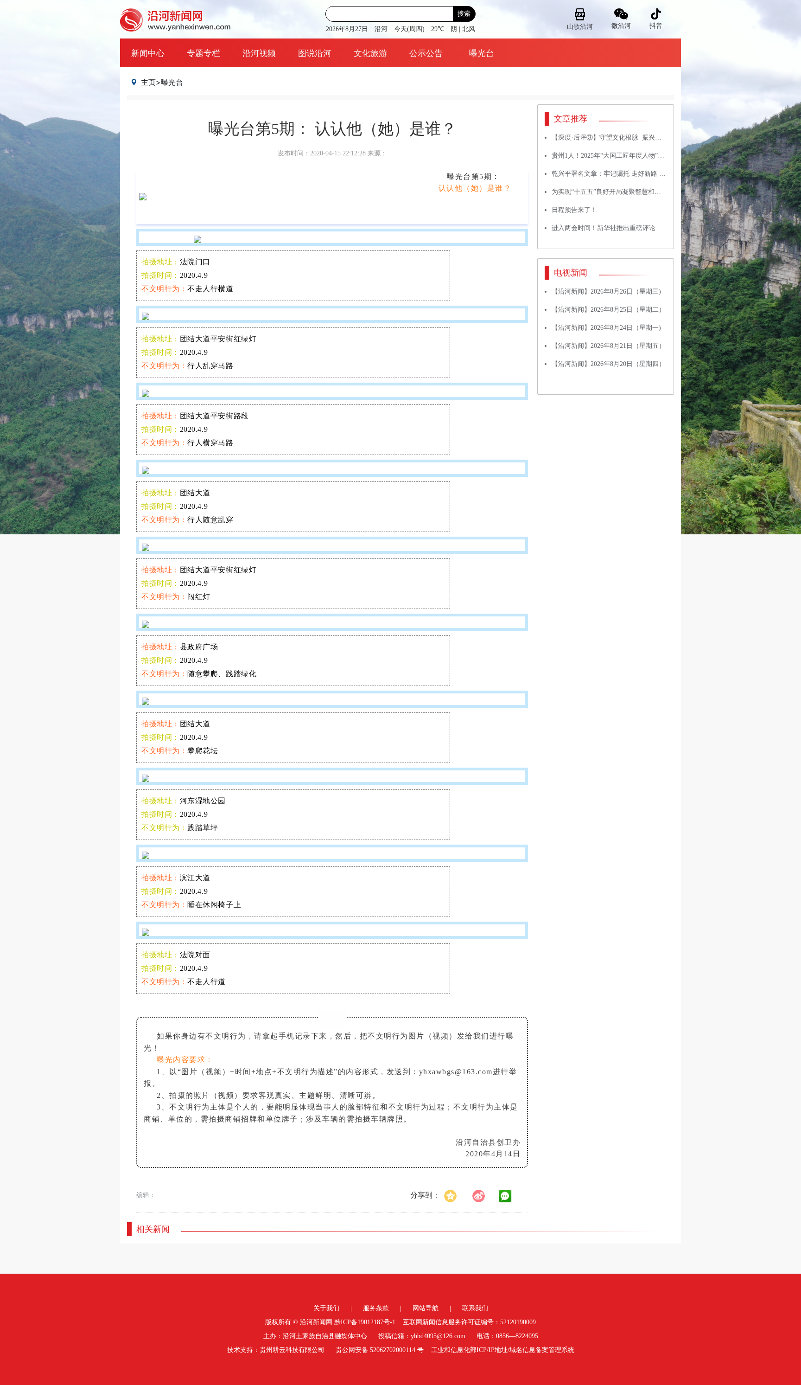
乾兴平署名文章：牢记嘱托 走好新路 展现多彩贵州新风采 (635, 173)
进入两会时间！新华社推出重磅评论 (603, 227)
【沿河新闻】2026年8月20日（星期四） (608, 363)
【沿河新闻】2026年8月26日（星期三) (606, 291)
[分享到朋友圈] (505, 1196)
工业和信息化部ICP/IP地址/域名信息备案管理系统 (502, 1350)
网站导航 (426, 1308)
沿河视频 (259, 53)
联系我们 (475, 1308)
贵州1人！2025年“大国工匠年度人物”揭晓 (611, 155)
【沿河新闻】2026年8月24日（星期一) (606, 327)
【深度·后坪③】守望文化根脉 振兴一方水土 (616, 137)
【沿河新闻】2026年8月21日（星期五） (608, 345)
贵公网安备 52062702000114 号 (380, 1350)
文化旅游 (370, 53)
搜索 (464, 13)
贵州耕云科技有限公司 (292, 1350)
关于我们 (326, 1308)
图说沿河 (314, 53)
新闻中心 (148, 53)
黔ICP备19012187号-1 (364, 1322)
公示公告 (426, 53)
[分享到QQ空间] (455, 1195)
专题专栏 (203, 53)
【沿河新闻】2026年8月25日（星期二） (608, 309)
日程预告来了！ (574, 209)
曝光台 (481, 53)
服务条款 (376, 1308)
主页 (148, 82)
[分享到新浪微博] (483, 1195)
